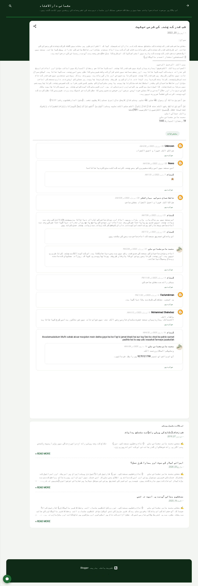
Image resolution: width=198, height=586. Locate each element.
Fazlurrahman (167, 295)
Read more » (42, 453)
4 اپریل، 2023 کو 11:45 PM (154, 278)
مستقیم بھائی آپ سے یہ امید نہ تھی (160, 496)
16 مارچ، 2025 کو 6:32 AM (154, 332)
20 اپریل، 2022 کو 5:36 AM (155, 163)
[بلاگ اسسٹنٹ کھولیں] (7, 579)
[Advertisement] (18, 60)
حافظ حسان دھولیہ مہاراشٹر (157, 197)
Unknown (169, 146)
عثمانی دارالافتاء (55, 5)
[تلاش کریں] (10, 6)
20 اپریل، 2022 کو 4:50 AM (152, 146)
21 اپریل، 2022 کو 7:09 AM (154, 215)
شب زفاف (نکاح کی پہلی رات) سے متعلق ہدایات (154, 432)
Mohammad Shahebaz (162, 312)
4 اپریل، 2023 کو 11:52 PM (147, 295)
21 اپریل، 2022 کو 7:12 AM (154, 232)
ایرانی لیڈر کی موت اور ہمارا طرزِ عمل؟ (157, 462)
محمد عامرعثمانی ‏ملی (161, 248)
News (171, 163)
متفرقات (172, 133)
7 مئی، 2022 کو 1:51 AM (155, 175)
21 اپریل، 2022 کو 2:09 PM (135, 249)
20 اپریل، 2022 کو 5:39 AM (127, 198)
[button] (35, 26)
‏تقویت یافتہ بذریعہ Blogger (97, 567)
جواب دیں (168, 155)
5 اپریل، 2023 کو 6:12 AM (138, 312)
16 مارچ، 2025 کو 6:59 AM (135, 346)
